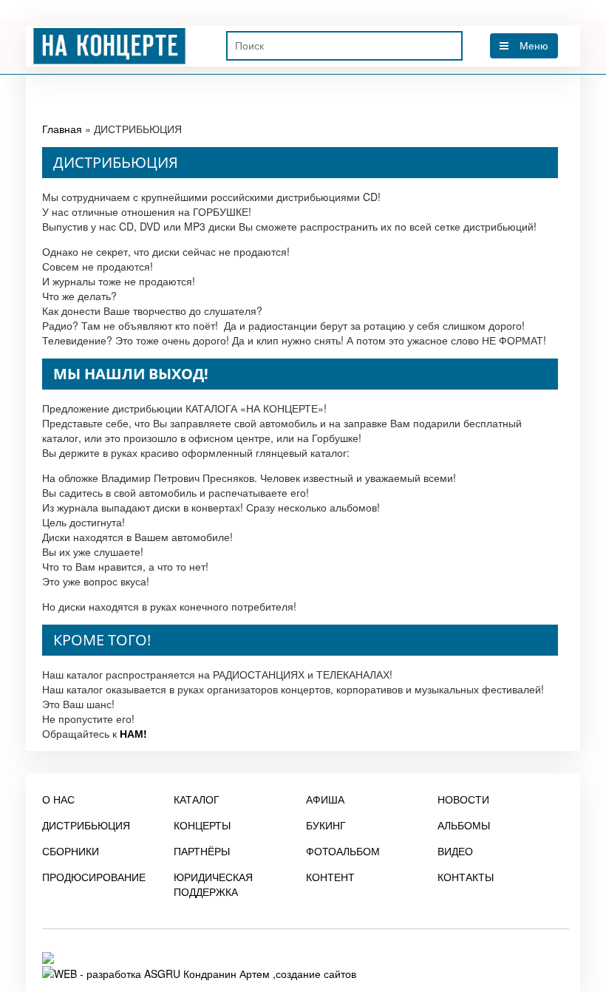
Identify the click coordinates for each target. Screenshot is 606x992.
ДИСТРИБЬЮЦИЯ (86, 825)
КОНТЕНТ (330, 876)
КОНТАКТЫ (466, 876)
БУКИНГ (326, 825)
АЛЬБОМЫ (464, 825)
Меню (534, 46)
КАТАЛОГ (196, 799)
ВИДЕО (455, 850)
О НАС (58, 799)
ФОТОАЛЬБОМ (343, 850)
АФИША (325, 799)
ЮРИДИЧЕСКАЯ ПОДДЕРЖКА (213, 884)
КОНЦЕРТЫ (202, 825)
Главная (62, 128)
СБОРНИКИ (70, 850)
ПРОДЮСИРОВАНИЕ (94, 876)
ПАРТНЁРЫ (202, 850)
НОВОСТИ (463, 799)
